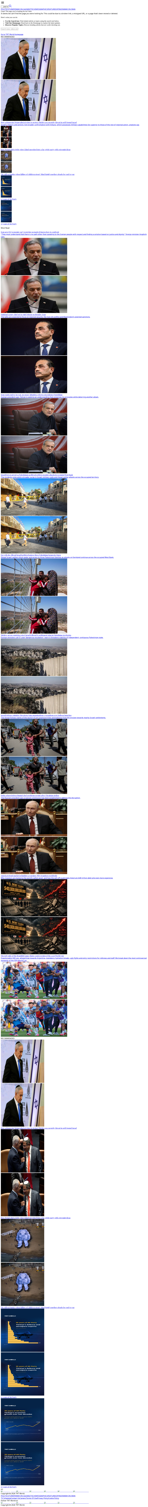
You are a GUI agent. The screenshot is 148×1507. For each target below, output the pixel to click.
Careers (23, 1498)
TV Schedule (6, 1498)
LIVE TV (5, 7)
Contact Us (15, 1498)
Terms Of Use (31, 1498)
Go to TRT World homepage (12, 34)
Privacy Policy (42, 1498)
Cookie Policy (53, 1498)
